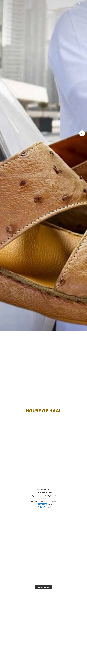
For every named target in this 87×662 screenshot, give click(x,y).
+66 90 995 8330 (41, 504)
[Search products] (82, 133)
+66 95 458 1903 (41, 507)
